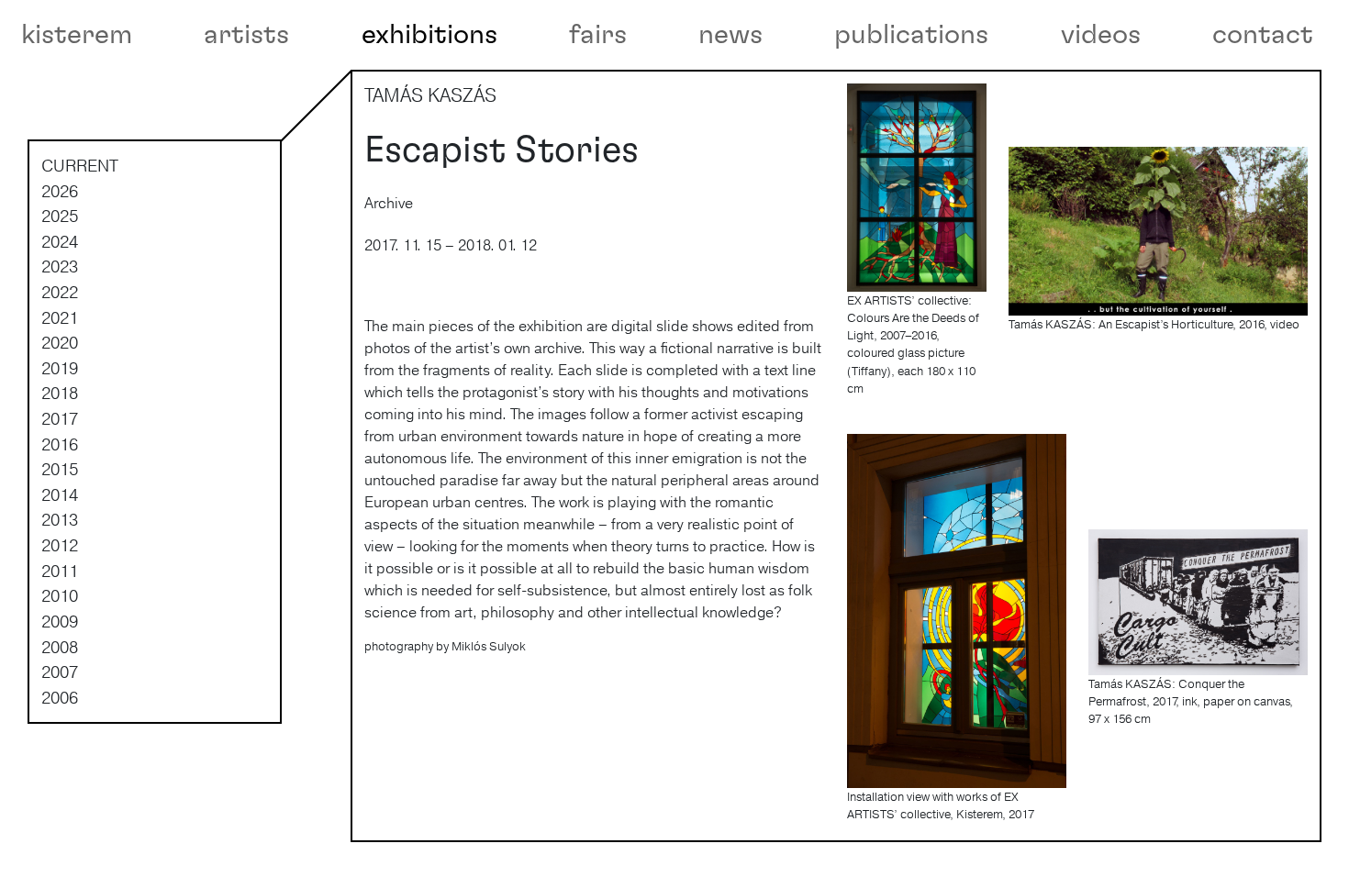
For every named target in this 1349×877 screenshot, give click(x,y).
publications (911, 35)
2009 (59, 621)
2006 (59, 697)
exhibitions (429, 35)
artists (246, 35)
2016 (59, 444)
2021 (59, 317)
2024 (59, 241)
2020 (59, 342)
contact (1262, 35)
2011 (59, 571)
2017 (59, 418)
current (79, 165)
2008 (59, 647)
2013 (59, 519)
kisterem (76, 35)
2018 (59, 393)
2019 (59, 368)
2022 (59, 292)
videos (1101, 35)
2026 (59, 191)
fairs (598, 35)
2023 (59, 266)
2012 (59, 545)
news (730, 35)
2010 (59, 595)
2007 (59, 671)
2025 (59, 215)
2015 (59, 469)
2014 (59, 494)
